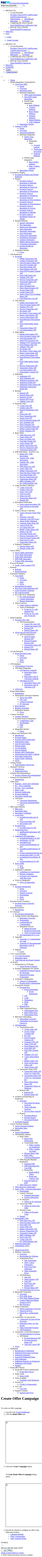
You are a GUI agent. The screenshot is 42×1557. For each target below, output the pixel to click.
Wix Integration (25, 225)
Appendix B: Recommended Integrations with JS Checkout (30, 945)
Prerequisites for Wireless (29, 1256)
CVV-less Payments (22, 956)
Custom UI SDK (21, 126)
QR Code (27, 15)
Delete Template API (27, 431)
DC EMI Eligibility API (28, 483)
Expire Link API (26, 418)
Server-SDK (19, 863)
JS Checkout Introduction (24, 914)
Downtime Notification (23, 756)
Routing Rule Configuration (30, 983)
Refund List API (26, 397)
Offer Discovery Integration (25, 1187)
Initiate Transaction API (28, 259)
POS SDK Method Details (29, 1298)
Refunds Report (30, 1118)
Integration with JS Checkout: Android (31, 678)
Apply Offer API (26, 437)
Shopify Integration (27, 223)
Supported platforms (27, 133)
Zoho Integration (26, 229)
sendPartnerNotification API (30, 832)
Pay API (27, 1036)
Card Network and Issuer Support (27, 960)
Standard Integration (31, 1195)
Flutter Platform (34, 120)
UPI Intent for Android (28, 670)
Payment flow (25, 987)
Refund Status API (26, 395)
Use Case (23, 1389)
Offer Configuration (17, 1536)
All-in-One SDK (21, 84)
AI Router (27, 21)
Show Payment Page (27, 286)
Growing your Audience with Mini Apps (29, 877)
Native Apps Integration (28, 138)
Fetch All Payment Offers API (31, 1064)
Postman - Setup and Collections (27, 784)
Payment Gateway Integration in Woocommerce (30, 199)
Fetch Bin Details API (28, 267)
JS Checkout (24, 704)
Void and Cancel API (32, 1344)
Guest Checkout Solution (24, 1126)
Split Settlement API (27, 378)
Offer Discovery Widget (28, 1185)
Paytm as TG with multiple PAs (31, 610)
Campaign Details (17, 1534)
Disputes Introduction (23, 887)
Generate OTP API (31, 1042)
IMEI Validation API (27, 481)
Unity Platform (34, 122)
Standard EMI (29, 1164)
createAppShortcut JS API (29, 861)
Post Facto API (29, 1284)
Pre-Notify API (25, 311)
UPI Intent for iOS (26, 681)
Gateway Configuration (28, 981)
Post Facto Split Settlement (30, 1268)
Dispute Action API (27, 548)
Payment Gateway (17, 15)
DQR (26, 1002)
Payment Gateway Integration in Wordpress (29, 195)
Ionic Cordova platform (34, 167)
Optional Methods (37, 155)
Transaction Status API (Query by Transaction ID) (32, 1078)
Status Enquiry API (31, 1279)
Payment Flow (20, 826)
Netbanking (28, 1000)
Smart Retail (14, 29)
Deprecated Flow (21, 771)
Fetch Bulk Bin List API (29, 299)
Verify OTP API (30, 1044)
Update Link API (26, 408)
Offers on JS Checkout (32, 1202)
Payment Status (20, 737)
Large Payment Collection (24, 590)
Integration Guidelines (23, 813)
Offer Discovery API (27, 435)
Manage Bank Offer (31, 1153)
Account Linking (37, 146)
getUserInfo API (26, 824)
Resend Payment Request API (30, 642)
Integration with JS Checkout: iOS (31, 686)
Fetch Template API (27, 425)
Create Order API (30, 1029)
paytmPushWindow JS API (30, 838)
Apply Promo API (26, 443)
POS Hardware (25, 29)
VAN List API (25, 494)
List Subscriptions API (28, 330)
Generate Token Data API (29, 523)
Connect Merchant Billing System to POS (29, 1301)
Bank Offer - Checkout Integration (32, 1156)
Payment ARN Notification (25, 740)
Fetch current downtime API (30, 504)
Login (9, 37)
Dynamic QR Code (22, 620)
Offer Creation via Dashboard (34, 1146)
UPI (21, 727)
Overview (23, 88)
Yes (5, 1551)
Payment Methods (21, 794)
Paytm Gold (32, 25)
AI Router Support (22, 1122)
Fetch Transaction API (28, 416)
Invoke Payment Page (32, 931)
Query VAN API (26, 492)
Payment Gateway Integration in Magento (28, 182)
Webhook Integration (22, 1244)
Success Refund (21, 750)
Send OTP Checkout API (29, 341)
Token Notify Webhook (28, 521)
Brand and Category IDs (34, 1177)
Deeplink (23, 834)
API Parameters (25, 1330)
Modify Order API (31, 1061)
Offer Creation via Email (34, 1150)
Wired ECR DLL (26, 1311)
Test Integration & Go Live (30, 935)
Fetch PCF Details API (28, 265)
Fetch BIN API (29, 1048)
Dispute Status (20, 746)
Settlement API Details (23, 1363)
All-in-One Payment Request (25, 632)
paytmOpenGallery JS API (29, 855)
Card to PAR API (26, 525)
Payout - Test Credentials (24, 788)
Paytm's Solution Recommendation (28, 775)
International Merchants (22, 20)
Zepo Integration (26, 233)
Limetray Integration (27, 240)
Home (12, 80)
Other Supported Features (29, 1328)
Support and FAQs (26, 1393)
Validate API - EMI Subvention (27, 463)
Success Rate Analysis (32, 1111)
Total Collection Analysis (30, 1108)
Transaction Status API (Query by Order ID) (32, 1072)
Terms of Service (7, 1553)
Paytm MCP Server (27, 1372)
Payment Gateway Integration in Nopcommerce (30, 203)
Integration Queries (27, 124)
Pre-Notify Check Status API (30, 313)
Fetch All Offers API (27, 439)
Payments (18, 257)
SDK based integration (32, 95)
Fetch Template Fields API (29, 427)
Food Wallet (14, 25)
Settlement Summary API (29, 380)
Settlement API (25, 376)
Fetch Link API (25, 414)
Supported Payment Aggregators (27, 976)
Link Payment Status (22, 744)
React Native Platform (33, 113)
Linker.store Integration (28, 236)
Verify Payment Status (32, 933)
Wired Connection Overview (30, 1309)
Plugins (22, 1216)
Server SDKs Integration (24, 553)
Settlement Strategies (22, 1355)
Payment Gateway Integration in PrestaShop (29, 190)
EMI (21, 725)
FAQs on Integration (27, 882)
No (11, 1551)
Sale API (27, 1277)
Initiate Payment (30, 929)
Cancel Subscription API (29, 317)
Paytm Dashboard (22, 1412)
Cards (26, 998)
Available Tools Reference (29, 1380)
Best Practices (20, 706)
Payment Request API (32, 1338)
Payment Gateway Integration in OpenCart (28, 186)
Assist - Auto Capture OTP (25, 565)
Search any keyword (8, 5)
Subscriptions (16, 19)
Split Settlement (20, 1359)
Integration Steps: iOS (32, 683)
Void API (27, 1281)
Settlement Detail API (28, 383)
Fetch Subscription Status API (31, 1083)
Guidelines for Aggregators (30, 872)
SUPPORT (10, 67)
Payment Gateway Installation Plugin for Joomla (27, 217)
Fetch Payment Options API (29, 1039)
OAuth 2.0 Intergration (28, 1384)
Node (22, 868)
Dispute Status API (27, 546)
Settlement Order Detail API (30, 385)
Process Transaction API (29, 280)
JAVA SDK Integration (23, 555)
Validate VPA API (26, 278)
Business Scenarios (22, 708)
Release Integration (27, 601)
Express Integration (31, 1197)
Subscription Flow (31, 1015)
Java (21, 866)
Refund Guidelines (26, 874)
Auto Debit (19, 576)
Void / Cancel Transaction (29, 1264)
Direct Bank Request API (29, 288)
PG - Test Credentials (23, 786)
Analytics (23, 1101)
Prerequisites (24, 895)
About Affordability (22, 1132)
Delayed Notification (22, 792)
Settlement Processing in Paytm (26, 1353)
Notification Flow (21, 830)
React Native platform (33, 163)
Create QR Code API (32, 624)
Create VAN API (26, 488)
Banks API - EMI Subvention (26, 455)
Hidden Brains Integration (29, 242)
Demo (22, 86)
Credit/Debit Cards (26, 721)
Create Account (12, 40)
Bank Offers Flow (31, 1013)
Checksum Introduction (28, 800)
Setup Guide (24, 1376)
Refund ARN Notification (24, 752)
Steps (22, 582)
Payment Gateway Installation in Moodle (28, 211)
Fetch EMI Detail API (28, 275)
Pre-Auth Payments (22, 593)
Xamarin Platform (32, 117)
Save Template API (27, 422)
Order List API (25, 284)
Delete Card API (26, 532)
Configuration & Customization (26, 923)
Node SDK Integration (23, 557)
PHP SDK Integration (23, 559)
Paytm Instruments (31, 990)
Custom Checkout (26, 702)
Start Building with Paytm (24, 765)
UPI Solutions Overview (24, 666)
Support (18, 1365)
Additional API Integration (25, 836)
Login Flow (19, 815)
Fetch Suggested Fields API (30, 420)
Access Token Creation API (29, 1033)
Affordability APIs (22, 1218)
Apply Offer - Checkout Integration (28, 1189)
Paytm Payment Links (23, 653)
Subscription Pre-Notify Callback (27, 754)
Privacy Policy (18, 1553)
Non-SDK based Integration (30, 98)
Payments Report (30, 1116)
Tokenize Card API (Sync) (29, 519)
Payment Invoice (22, 17)
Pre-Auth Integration (27, 597)
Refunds (18, 569)
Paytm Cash (23, 25)
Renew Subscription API (29, 315)
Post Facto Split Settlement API (26, 588)
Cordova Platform (32, 108)
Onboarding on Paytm (28, 1019)
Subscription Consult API (29, 372)
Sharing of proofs (26, 893)
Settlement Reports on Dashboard (27, 1361)
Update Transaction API (28, 261)
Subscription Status (22, 742)
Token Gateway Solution (29, 605)
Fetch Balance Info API (28, 269)
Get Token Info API (27, 527)
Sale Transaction (30, 1260)
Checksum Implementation (29, 803)
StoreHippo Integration (28, 238)
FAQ (7, 34)
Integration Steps (26, 91)
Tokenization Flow (31, 1011)
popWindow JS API (27, 840)
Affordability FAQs (22, 1246)
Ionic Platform (34, 105)
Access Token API (26, 290)
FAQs (22, 252)
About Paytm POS (22, 1250)
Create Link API (26, 406)
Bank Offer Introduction (28, 1140)
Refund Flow (24, 1006)
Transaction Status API (28, 282)
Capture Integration (27, 599)
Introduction (19, 693)
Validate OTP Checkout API (30, 343)
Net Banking (24, 723)
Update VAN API (26, 490)
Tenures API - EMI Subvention (27, 459)
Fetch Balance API (31, 1046)
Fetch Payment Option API (30, 263)
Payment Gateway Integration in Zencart (27, 207)
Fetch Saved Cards (26, 540)
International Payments (23, 586)
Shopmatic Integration (28, 231)
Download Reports (31, 1120)
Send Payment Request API (29, 638)
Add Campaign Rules (18, 1538)
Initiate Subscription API (29, 303)
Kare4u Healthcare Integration (26, 247)
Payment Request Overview (30, 1334)
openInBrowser (25, 842)
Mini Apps (19, 809)
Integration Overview (27, 918)
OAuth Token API (26, 292)
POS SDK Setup (26, 1296)
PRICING (9, 32)
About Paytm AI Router (28, 966)
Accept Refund (20, 748)
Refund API (24, 393)
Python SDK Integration (24, 561)
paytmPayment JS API (28, 828)
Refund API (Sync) (27, 399)
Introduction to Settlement (24, 1351)
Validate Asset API (26, 401)
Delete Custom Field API (29, 429)
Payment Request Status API (30, 1341)
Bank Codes (19, 790)
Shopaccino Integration (28, 227)
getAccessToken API (27, 821)
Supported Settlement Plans (25, 1357)
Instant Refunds (20, 572)
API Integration (20, 1025)
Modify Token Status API (29, 530)
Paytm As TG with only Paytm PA (31, 615)
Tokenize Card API (27, 517)
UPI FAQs (19, 689)
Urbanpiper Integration (28, 244)
